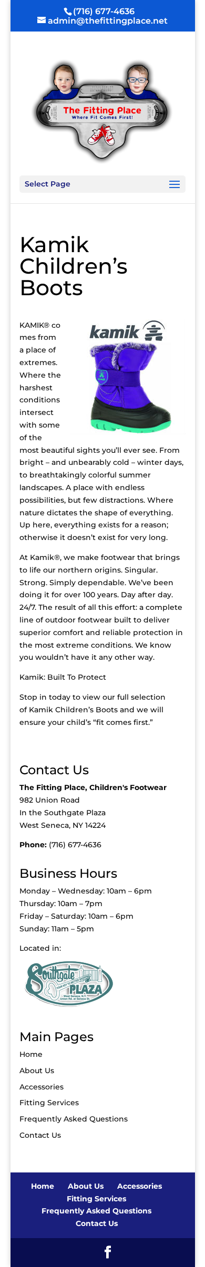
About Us (36, 1070)
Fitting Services (49, 1102)
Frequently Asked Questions (73, 1119)
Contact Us (40, 1135)
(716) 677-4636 (104, 11)
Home (31, 1054)
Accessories (41, 1087)
